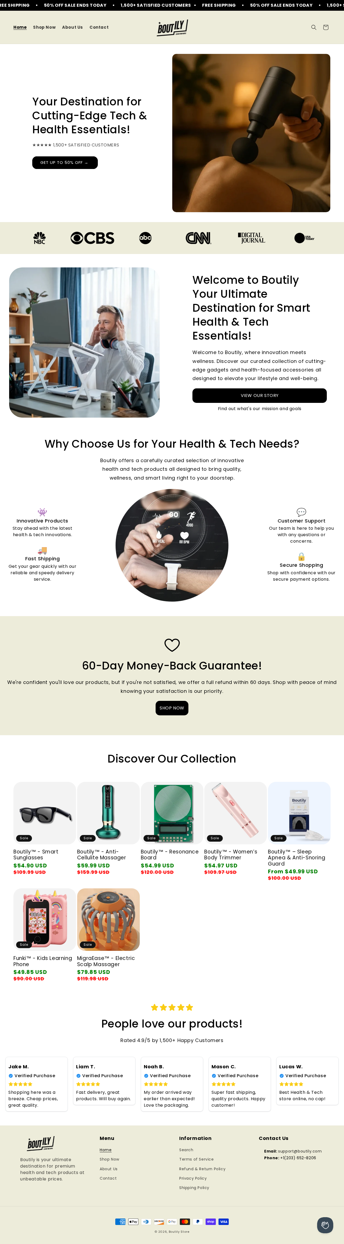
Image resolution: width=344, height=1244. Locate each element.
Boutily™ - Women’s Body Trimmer (230, 855)
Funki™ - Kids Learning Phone (42, 961)
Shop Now (109, 1159)
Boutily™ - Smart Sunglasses (36, 855)
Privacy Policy (193, 1178)
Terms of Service (196, 1159)
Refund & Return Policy (202, 1169)
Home (106, 1150)
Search (186, 1150)
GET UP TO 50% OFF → (65, 162)
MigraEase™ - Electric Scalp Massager (106, 961)
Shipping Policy (194, 1187)
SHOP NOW (172, 708)
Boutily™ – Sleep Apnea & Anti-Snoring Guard (296, 858)
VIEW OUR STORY (260, 395)
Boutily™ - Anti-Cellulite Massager (101, 855)
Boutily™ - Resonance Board (170, 855)
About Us (109, 1169)
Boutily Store (179, 1232)
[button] (314, 27)
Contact (108, 1178)
